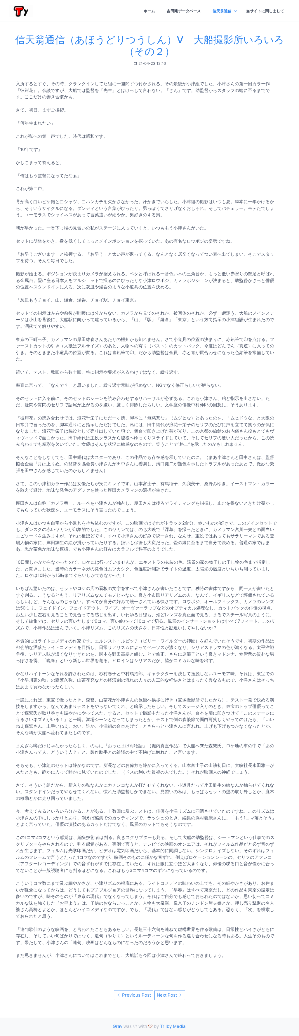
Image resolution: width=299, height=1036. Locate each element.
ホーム (149, 10)
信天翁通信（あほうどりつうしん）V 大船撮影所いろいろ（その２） (149, 45)
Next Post (167, 995)
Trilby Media (172, 1026)
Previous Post (136, 995)
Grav (117, 1026)
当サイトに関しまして (265, 10)
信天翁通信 (222, 10)
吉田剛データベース (184, 10)
